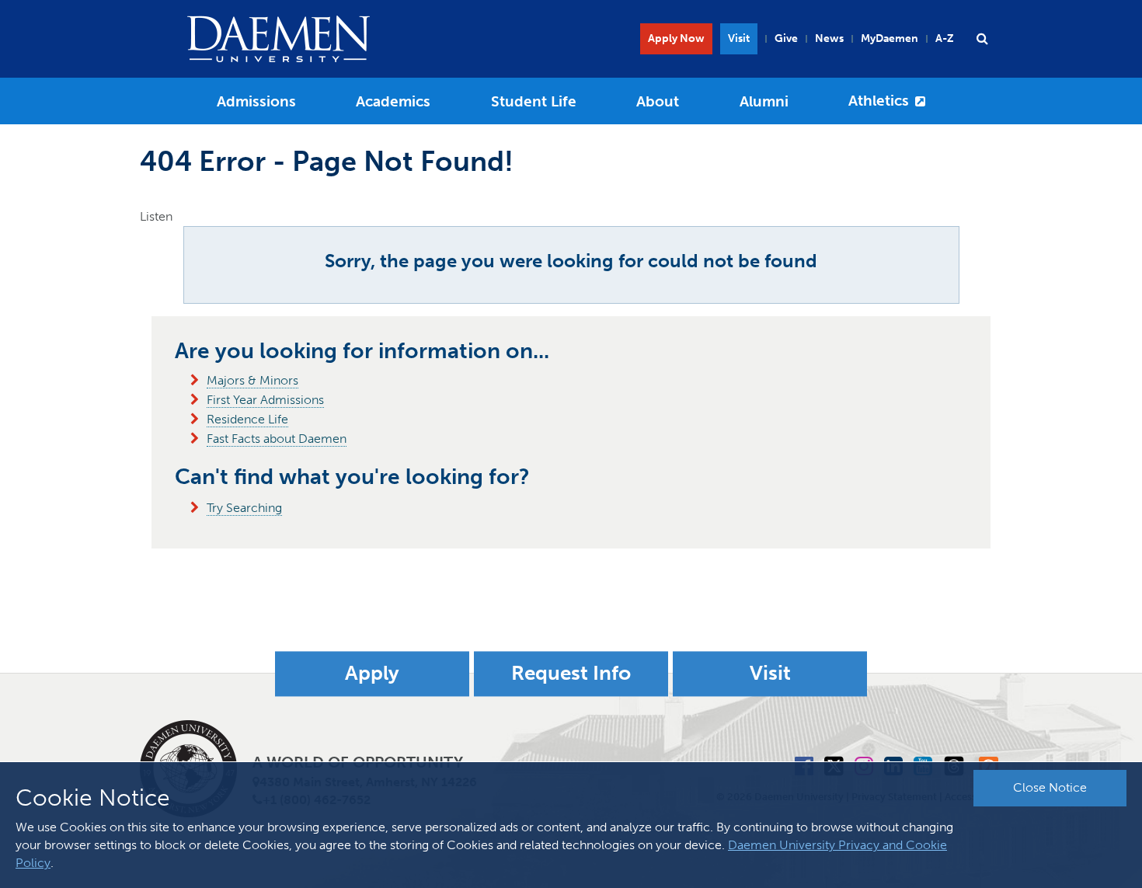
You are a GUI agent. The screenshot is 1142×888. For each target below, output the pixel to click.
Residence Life (247, 419)
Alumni (764, 101)
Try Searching (244, 507)
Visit (739, 38)
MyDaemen (889, 38)
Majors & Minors (252, 380)
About (657, 101)
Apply (372, 674)
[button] (982, 38)
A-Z (944, 38)
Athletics (878, 101)
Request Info (571, 674)
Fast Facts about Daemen (276, 438)
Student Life (533, 101)
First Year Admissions (265, 399)
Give (786, 38)
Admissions (256, 101)
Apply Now (676, 38)
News (829, 38)
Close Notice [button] (1050, 787)
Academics (393, 101)
